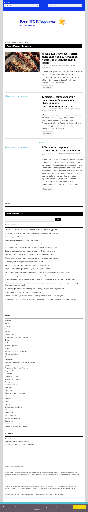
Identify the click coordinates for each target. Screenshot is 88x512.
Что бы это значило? (13, 418)
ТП (6, 410)
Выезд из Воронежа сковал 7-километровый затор (24, 240)
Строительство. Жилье (13, 407)
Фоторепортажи (11, 415)
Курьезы (8, 365)
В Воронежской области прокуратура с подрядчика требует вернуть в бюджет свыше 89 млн (40, 279)
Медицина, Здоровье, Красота (16, 368)
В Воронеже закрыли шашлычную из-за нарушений (61, 149)
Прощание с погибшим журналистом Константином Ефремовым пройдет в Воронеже (37, 272)
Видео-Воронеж (11, 346)
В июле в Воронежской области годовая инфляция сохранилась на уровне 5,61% (36, 289)
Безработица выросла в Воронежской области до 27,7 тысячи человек (31, 276)
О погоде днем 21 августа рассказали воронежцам (24, 262)
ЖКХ (7, 357)
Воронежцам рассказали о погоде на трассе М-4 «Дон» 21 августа (30, 251)
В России (8, 343)
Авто (7, 323)
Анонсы (8, 326)
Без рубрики (9, 334)
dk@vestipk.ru (70, 488)
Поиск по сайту (13, 214)
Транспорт (9, 413)
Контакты (8, 438)
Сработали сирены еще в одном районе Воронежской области (28, 265)
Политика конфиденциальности (17, 441)
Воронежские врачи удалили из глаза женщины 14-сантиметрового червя (33, 244)
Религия (8, 399)
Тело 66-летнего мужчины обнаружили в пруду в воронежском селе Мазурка (34, 296)
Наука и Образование (13, 371)
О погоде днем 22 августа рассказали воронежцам (24, 237)
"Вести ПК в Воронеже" (26, 494)
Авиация (8, 320)
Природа (8, 390)
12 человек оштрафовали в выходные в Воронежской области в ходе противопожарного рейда (58, 101)
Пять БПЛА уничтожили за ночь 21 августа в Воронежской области (30, 254)
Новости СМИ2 (44, 142)
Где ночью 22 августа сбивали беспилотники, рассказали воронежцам (31, 233)
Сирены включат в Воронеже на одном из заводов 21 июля (27, 269)
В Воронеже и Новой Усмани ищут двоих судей (23, 292)
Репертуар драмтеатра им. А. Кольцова (20, 444)
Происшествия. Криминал (15, 393)
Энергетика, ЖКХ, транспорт (16, 427)
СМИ (7, 401)
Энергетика (9, 424)
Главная (14, 42)
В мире (8, 340)
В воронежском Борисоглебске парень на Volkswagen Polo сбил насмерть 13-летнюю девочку (40, 299)
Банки (7, 332)
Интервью (9, 359)
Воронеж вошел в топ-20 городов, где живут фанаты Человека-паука (31, 247)
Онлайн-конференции (13, 379)
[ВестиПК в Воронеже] (44, 30)
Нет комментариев (50, 110)
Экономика (9, 421)
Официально (10, 382)
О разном (8, 373)
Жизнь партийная (11, 354)
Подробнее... (47, 87)
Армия (7, 329)
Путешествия (64, 65)
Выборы (8, 348)
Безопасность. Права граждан (70, 109)
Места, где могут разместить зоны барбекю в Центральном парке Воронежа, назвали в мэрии (60, 58)
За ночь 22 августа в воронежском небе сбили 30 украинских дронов (31, 230)
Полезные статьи (11, 385)
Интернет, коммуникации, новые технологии (21, 362)
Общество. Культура (12, 376)
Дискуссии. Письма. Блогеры (16, 351)
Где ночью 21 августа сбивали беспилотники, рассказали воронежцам (31, 258)
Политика (8, 387)
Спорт (7, 404)
